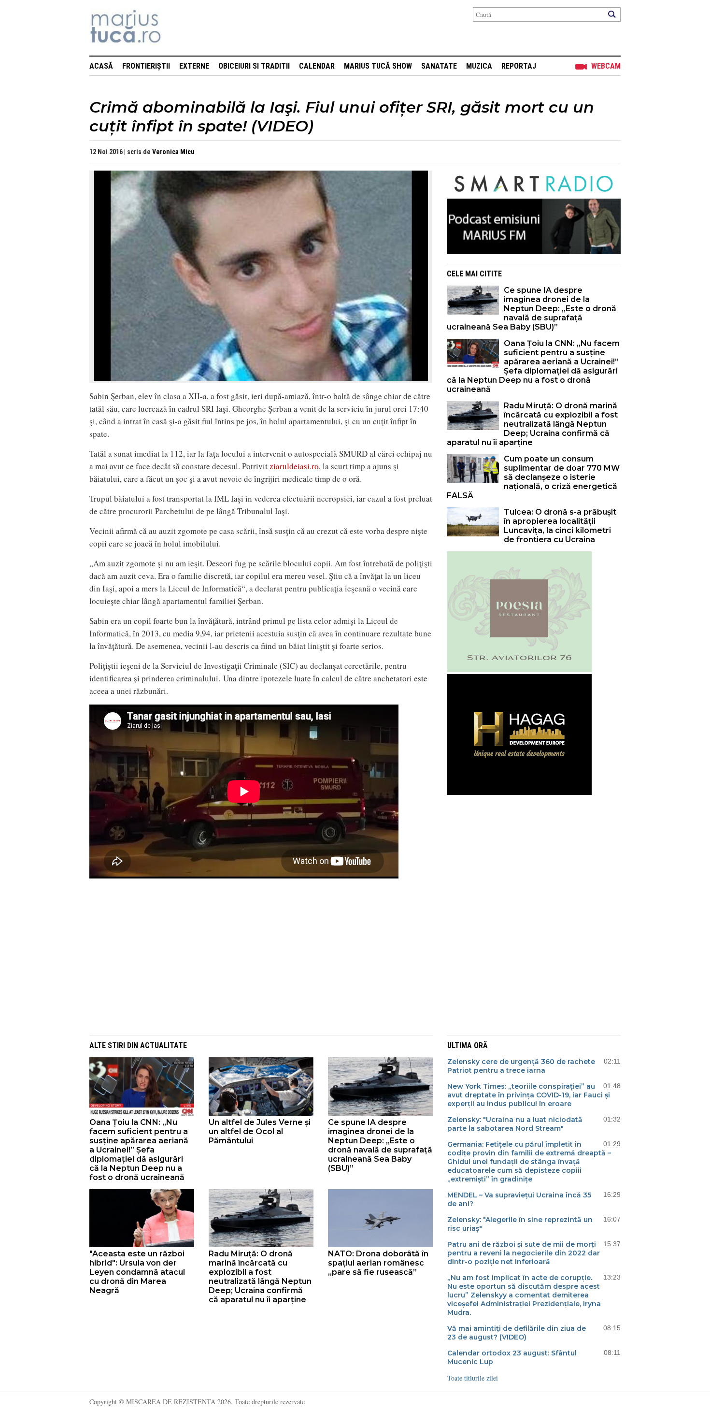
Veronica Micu (173, 152)
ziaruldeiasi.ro (294, 466)
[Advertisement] (253, 956)
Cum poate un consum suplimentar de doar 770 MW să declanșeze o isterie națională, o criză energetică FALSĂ (533, 477)
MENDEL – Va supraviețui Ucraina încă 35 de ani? (519, 1199)
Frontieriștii (146, 66)
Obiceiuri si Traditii (254, 66)
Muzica (479, 66)
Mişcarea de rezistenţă (177, 27)
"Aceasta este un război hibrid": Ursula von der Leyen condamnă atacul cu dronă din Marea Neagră (137, 1272)
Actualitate (163, 1045)
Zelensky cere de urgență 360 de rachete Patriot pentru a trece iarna (521, 1066)
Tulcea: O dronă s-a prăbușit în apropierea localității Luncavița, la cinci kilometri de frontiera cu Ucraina (560, 525)
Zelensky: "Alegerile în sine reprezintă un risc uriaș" (520, 1224)
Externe (194, 66)
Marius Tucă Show (378, 66)
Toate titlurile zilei (472, 1377)
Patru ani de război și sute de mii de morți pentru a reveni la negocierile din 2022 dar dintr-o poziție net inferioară (523, 1253)
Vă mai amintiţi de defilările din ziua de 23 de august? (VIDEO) (516, 1332)
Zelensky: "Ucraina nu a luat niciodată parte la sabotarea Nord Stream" (514, 1124)
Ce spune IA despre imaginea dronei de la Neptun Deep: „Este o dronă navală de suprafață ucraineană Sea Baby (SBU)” (531, 308)
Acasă (101, 66)
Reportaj (518, 66)
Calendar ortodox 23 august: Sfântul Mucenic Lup (512, 1357)
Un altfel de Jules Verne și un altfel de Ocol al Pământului (260, 1131)
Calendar (317, 66)
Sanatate (439, 66)
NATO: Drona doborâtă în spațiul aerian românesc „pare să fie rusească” (378, 1263)
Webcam (606, 66)
